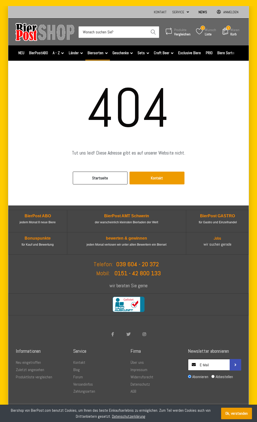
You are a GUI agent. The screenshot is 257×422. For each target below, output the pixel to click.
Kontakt (160, 12)
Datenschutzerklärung (128, 416)
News (203, 12)
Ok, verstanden (236, 413)
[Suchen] (153, 32)
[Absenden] (235, 365)
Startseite (100, 178)
